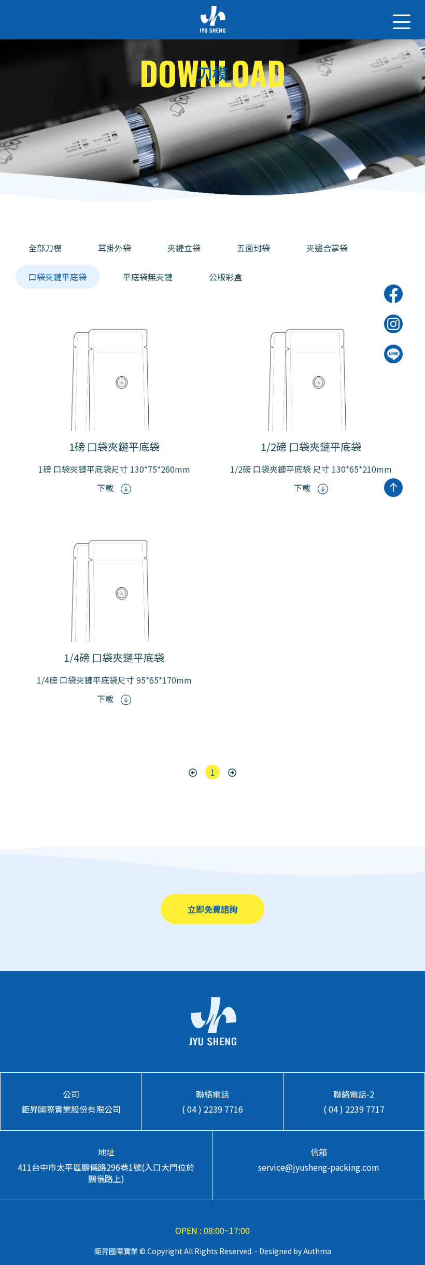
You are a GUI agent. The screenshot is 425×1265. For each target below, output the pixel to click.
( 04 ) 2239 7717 (354, 1109)
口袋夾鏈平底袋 (58, 277)
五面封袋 (253, 247)
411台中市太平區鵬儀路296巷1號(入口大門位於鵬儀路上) (106, 1173)
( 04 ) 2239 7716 (212, 1109)
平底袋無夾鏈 (148, 277)
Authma (316, 1251)
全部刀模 (45, 247)
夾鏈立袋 (184, 247)
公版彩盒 (225, 277)
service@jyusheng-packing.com (318, 1167)
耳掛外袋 (114, 247)
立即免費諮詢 (212, 909)
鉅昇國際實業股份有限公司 (71, 1109)
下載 (106, 487)
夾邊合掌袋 (327, 247)
